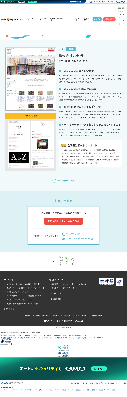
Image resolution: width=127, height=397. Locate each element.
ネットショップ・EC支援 (24, 390)
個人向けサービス (104, 390)
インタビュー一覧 (67, 284)
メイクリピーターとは (14, 284)
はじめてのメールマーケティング (63, 288)
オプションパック (13, 292)
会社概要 (27, 316)
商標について (97, 316)
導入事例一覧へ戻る (66, 180)
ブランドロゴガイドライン (82, 316)
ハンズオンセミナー (82, 284)
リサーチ (70, 390)
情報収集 (78, 390)
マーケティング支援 (60, 390)
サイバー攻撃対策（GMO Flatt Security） (63, 338)
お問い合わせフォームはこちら (63, 221)
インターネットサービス (8, 390)
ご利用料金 (51, 19)
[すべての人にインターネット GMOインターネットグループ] (109, 1)
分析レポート (26, 292)
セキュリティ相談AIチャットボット (79, 335)
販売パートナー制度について (16, 304)
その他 (113, 390)
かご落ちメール (24, 288)
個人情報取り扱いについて (42, 316)
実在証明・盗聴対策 (6, 338)
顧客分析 (37, 284)
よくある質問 (85, 19)
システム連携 (33, 304)
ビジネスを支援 (38, 390)
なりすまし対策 (82, 338)
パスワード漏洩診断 (45, 335)
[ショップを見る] (31, 108)
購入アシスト (11, 288)
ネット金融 (86, 390)
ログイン (97, 19)
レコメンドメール (38, 288)
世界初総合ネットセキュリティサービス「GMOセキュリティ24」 (19, 335)
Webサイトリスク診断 (60, 335)
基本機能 (28, 284)
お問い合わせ (109, 19)
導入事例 (55, 284)
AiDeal (30, 300)
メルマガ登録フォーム (14, 296)
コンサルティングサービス (16, 300)
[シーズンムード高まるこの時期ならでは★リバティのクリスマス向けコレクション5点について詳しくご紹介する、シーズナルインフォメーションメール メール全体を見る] (42, 167)
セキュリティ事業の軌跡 (96, 338)
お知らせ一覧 (76, 19)
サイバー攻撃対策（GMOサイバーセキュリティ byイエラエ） (32, 338)
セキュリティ (48, 390)
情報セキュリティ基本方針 (62, 316)
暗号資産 (94, 390)
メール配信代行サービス (33, 296)
